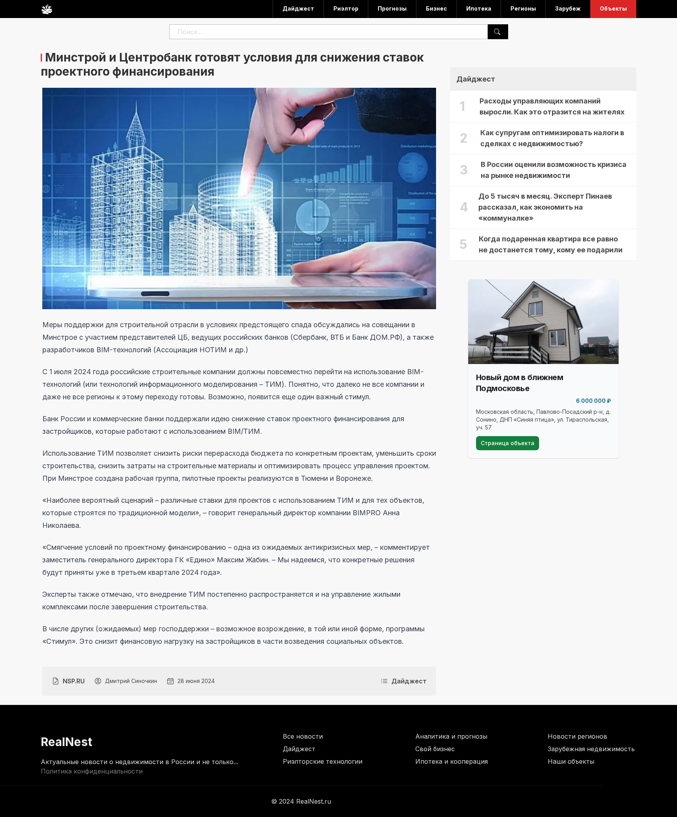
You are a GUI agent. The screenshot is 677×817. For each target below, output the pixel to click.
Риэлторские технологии (322, 761)
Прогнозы (392, 8)
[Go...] (497, 31)
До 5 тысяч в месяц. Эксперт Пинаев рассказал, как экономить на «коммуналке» (545, 207)
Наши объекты (571, 761)
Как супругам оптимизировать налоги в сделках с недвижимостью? (552, 138)
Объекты (613, 8)
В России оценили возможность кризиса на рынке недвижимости (553, 169)
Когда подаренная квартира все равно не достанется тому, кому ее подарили (551, 244)
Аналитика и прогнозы (451, 736)
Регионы (523, 8)
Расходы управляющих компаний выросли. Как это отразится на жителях (552, 106)
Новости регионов (577, 736)
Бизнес (436, 8)
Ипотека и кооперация (451, 761)
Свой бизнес (435, 749)
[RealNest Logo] (46, 9)
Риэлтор (345, 8)
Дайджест (298, 8)
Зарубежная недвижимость (591, 749)
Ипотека (478, 8)
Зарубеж (568, 8)
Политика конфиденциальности (92, 771)
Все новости (303, 736)
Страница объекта (507, 443)
